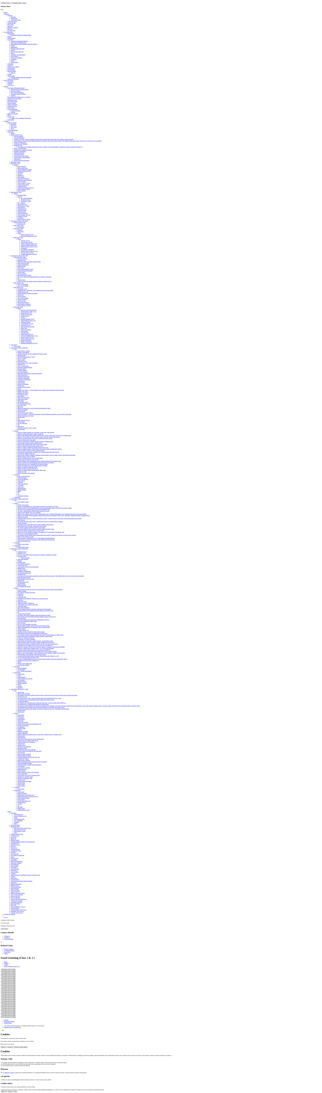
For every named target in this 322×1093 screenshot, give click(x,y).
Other (15, 832)
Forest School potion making (25, 412)
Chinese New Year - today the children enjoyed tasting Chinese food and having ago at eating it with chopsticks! (43, 139)
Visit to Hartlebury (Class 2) (18, 906)
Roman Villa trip (21, 681)
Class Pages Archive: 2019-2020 (19, 499)
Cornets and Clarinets (16, 900)
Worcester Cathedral (16, 863)
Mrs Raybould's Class (16, 135)
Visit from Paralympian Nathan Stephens (21, 881)
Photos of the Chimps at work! (25, 536)
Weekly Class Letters (23, 505)
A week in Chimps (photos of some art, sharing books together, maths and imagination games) (42, 659)
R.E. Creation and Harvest (24, 671)
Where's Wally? (21, 628)
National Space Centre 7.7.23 (28, 311)
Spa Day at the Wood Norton (28, 310)
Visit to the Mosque (26, 329)
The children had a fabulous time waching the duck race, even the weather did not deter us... (41, 703)
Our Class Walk (21, 405)
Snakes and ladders (22, 409)
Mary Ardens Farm (22, 168)
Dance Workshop (22, 668)
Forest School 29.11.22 (27, 334)
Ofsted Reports (11, 38)
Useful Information (12, 109)
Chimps (16, 431)
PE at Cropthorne (15, 897)
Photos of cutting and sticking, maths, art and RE (30, 434)
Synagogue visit (21, 597)
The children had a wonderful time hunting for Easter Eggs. (33, 704)
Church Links (11, 76)
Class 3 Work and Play (17, 894)
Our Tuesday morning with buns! (26, 592)
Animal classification (23, 264)
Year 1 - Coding (21, 358)
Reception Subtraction (23, 378)
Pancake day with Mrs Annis (25, 777)
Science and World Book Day (19, 899)
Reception (13, 124)
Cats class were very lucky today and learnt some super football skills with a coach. (39, 698)
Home (5, 12)
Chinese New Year (22, 565)
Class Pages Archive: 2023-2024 (19, 221)
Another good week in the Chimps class (28, 660)
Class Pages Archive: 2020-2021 (19, 348)
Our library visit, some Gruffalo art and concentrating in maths (33, 615)
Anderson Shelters (26, 322)
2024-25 (13, 73)
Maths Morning (15, 888)
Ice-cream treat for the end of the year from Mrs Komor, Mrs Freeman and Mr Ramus (39, 589)
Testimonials (14, 18)
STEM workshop (22, 299)
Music (12, 53)
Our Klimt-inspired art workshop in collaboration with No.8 (33, 619)
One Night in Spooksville (17, 855)
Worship (13, 112)
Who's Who (10, 24)
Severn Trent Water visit (23, 801)
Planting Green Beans (23, 352)
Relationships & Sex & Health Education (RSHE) (24, 44)
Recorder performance (23, 178)
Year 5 (12, 128)
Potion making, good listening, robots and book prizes (31, 654)
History (13, 61)
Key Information (8, 32)
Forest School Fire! (22, 774)
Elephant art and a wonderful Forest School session (31, 632)
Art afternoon (21, 727)
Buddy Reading (21, 166)
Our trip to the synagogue (24, 746)
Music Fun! (20, 426)
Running (19, 230)
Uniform (13, 95)
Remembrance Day (22, 394)
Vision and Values (12, 21)
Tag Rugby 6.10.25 (26, 201)
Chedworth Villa (21, 186)
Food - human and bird (23, 476)
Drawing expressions (23, 725)
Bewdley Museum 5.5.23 (27, 319)
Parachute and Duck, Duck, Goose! (26, 428)
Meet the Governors (12, 27)
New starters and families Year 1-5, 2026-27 (19, 97)
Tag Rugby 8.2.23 (22, 289)
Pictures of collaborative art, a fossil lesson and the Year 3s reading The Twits (37, 506)
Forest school (20, 417)
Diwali (19, 388)
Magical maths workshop (24, 755)
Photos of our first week (23, 541)
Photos (16, 165)
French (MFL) (14, 62)
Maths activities (21, 266)
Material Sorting (21, 585)
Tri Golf (19, 174)
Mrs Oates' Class (18, 237)
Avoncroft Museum (19, 138)
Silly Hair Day (21, 207)
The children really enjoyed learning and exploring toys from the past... (36, 699)
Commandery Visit (16, 851)
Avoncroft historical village (24, 763)
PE (18, 493)
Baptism (19, 561)
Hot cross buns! (21, 618)
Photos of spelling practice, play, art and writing (30, 458)
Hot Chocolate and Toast (24, 403)
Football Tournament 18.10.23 (29, 236)
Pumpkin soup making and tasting (23, 150)
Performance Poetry (19, 819)
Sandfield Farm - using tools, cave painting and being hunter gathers (35, 290)
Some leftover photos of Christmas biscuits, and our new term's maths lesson (37, 644)
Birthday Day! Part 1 (23, 393)
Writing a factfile (21, 591)
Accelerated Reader (12, 130)
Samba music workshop (23, 760)
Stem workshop (21, 190)
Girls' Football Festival (23, 798)
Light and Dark (21, 488)
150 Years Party (15, 879)
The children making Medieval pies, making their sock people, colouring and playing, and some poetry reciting (46, 535)
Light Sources (21, 381)
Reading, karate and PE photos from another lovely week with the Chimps (37, 651)
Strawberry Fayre (15, 845)
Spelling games (21, 728)
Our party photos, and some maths (26, 440)
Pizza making (21, 177)
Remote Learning (12, 122)
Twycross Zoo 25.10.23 (27, 252)
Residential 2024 (15, 826)
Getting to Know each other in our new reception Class (25, 875)
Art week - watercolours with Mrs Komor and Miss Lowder (33, 511)
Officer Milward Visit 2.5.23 (28, 320)
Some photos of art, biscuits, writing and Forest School (31, 526)
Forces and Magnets (22, 479)
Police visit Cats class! (23, 263)
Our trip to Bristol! (22, 258)
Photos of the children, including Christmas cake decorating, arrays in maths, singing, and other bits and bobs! (46, 455)
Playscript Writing (15, 903)
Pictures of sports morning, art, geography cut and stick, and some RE (35, 432)
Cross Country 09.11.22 (27, 337)
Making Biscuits (21, 490)
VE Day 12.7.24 (25, 240)
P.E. (18, 278)
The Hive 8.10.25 (25, 199)
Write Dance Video (22, 399)
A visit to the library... (23, 701)
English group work (22, 292)
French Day (20, 231)
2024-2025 (14, 813)
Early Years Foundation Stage (18, 42)
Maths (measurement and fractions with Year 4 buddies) (32, 761)
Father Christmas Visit (20, 142)
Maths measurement (22, 731)
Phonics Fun (20, 385)
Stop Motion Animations (27, 249)
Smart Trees (20, 267)
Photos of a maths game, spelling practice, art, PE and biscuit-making (35, 648)
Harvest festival (21, 296)
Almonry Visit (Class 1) (17, 912)
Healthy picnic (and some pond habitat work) (29, 724)
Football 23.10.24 (22, 216)
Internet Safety (21, 783)
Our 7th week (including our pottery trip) (28, 657)
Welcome (9, 15)
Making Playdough (19, 153)
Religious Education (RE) (17, 48)
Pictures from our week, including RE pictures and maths (32, 464)
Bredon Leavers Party (26, 314)
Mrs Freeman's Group (20, 829)
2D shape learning (19, 154)
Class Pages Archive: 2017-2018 (19, 689)
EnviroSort (20, 172)
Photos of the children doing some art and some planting (32, 444)
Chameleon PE (15, 843)
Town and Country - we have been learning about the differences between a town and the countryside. (44, 414)
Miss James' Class (15, 162)
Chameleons (17, 497)
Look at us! (20, 487)
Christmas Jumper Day (23, 376)
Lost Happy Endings (22, 496)
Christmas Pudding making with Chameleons (23, 841)
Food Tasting (24, 331)
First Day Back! (21, 369)
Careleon (13, 873)
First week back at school (24, 305)
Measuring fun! (21, 355)
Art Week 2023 (15, 835)
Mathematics (14, 47)
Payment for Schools (9, 914)
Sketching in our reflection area (25, 795)
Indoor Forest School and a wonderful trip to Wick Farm (32, 633)
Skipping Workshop (16, 884)
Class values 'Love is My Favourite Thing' (28, 775)
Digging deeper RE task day (24, 678)
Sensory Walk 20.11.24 (20, 816)
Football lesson (21, 737)
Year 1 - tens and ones (23, 366)
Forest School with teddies (24, 781)
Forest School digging (23, 607)
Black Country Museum (23, 693)
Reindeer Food (18, 145)
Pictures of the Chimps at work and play (28, 459)
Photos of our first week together (26, 473)
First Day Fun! (21, 280)
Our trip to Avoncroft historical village (27, 533)
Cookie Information (9, 1021)
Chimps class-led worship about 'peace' (27, 740)
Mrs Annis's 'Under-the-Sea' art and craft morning (30, 739)
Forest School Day (22, 375)
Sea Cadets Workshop (26, 198)
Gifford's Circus (21, 553)
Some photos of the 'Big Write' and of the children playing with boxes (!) (36, 616)
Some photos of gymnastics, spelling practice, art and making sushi (35, 641)
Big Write (20, 687)
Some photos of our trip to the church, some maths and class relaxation (36, 539)
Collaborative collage (23, 758)
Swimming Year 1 (22, 551)
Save (15, 1091)
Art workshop (21, 680)
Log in (24, 3)
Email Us (7, 937)
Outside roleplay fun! (23, 582)
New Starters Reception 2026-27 (16, 88)
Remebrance (14, 870)
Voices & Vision (15, 890)
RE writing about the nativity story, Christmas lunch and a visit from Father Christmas (40, 521)
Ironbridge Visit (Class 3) (17, 911)
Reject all (3, 1047)
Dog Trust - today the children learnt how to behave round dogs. (34, 277)
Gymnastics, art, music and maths (26, 639)
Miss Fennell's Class (16, 192)
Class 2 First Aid (15, 891)
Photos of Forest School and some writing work (30, 446)
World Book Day (22, 209)
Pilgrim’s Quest (15, 885)
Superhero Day (21, 260)
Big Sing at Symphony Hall (24, 778)
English (13, 45)
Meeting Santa (21, 568)
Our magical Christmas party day (26, 453)
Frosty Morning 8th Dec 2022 (25, 269)
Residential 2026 (21, 195)
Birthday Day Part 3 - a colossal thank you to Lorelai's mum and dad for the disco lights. (40, 390)
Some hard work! (22, 601)
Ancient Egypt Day (22, 213)
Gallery (13, 133)
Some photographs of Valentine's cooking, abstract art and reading (34, 636)
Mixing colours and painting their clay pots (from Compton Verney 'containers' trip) (39, 734)
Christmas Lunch (21, 477)
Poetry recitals (21, 786)
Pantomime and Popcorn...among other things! (29, 373)
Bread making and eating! (24, 275)
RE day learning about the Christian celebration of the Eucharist (34, 609)
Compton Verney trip (23, 630)
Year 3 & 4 (14, 127)
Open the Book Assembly (27, 326)
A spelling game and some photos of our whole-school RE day (34, 650)
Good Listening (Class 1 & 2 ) (19, 909)
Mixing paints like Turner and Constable (28, 772)
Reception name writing (23, 387)
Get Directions (9, 939)
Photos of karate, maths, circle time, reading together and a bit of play (35, 642)
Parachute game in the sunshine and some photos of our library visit (35, 610)
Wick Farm (20, 721)
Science (13, 50)
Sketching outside (22, 748)
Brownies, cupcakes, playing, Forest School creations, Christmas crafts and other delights (41, 647)
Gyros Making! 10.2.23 (27, 323)
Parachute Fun (21, 364)
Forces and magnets (22, 483)
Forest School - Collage (23, 351)
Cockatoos (17, 474)
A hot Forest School (22, 722)
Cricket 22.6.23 (25, 316)
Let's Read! (20, 485)
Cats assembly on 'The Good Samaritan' (28, 567)
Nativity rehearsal (22, 523)
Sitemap (6, 1020)
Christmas (20, 482)
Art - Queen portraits (22, 298)
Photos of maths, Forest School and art (27, 468)
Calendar (9, 83)
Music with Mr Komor (23, 397)
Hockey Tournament (26, 341)
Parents (6, 86)
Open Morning (21, 677)
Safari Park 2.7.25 (22, 204)
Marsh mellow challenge (23, 304)
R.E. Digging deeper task (24, 573)
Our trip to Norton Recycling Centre (27, 621)
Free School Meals (12, 101)
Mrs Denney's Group (19, 831)
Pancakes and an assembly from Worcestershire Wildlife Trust (33, 509)
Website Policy (8, 1023)
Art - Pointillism (18, 820)
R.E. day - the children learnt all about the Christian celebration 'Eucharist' (37, 554)
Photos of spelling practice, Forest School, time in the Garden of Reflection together (39, 449)
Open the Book (15, 908)
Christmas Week (21, 210)
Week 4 (19, 662)
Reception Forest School (23, 577)
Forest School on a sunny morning (26, 749)
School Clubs (11, 107)
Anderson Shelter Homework (28, 245)
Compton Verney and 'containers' (26, 742)
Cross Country (14, 872)
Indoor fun (20, 406)
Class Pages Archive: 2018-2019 (19, 548)
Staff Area (10, 29)
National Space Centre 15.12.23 (29, 251)
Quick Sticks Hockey (23, 302)
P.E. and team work (22, 402)
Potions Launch (21, 212)
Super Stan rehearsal (22, 559)
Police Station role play (23, 420)
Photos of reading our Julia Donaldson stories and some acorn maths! (35, 462)
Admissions (10, 64)
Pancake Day (20, 712)
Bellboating (20, 175)
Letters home (20, 674)
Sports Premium (11, 71)
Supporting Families (12, 113)
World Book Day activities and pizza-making (29, 764)
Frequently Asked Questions (18, 94)
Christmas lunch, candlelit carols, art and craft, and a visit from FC (34, 645)
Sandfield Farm (21, 574)
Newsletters (10, 82)
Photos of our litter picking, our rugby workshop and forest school (34, 438)
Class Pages (10, 132)
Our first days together (23, 665)
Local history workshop (23, 767)
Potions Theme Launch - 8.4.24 (29, 246)
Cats (15, 349)
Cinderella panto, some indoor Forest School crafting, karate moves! (35, 524)
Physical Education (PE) (17, 51)
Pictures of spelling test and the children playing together (32, 465)
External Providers (16, 110)
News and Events (8, 80)
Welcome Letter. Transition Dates (19, 89)
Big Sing (13, 846)
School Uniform (11, 103)
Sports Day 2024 (15, 825)
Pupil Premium (11, 70)
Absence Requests (12, 104)
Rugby (19, 684)
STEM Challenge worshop (24, 169)
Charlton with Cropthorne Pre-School (21, 118)
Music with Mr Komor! (20, 148)
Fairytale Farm (21, 224)
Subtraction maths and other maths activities (29, 261)
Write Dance (17, 159)
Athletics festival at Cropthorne (25, 603)
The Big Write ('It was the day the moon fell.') (29, 751)
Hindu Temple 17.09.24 (23, 189)
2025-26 (19, 196)
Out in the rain (21, 411)
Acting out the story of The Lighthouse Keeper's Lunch (32, 354)
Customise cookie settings (20, 1047)
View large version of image (8, 969)
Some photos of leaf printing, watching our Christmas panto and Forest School (38, 452)
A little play (20, 595)
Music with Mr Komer (17, 861)
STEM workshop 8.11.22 (27, 338)
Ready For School (15, 91)
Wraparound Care (12, 100)
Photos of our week (22, 517)
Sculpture (16, 822)
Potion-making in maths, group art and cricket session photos (33, 625)
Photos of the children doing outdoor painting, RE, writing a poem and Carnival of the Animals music (44, 435)
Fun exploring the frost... (24, 564)
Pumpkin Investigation (20, 151)
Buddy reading (21, 770)
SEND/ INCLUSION (13, 67)
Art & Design (14, 56)
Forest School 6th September (21, 160)
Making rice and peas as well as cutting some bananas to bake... (34, 408)
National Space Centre (23, 206)
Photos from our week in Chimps (26, 456)
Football (19, 686)
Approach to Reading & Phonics (19, 41)
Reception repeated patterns (24, 367)
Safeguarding (10, 33)
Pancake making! (18, 136)
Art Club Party (15, 854)
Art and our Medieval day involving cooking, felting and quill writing (35, 529)
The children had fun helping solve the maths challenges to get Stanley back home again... (41, 707)
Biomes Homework (26, 340)
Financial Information (13, 79)
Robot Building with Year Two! (25, 579)
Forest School (21, 272)
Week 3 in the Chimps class (24, 663)
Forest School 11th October (21, 156)
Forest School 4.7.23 (26, 313)
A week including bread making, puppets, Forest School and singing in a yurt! (38, 656)
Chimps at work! (21, 471)
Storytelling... (21, 396)
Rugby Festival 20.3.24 (27, 234)
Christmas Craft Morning (20, 144)
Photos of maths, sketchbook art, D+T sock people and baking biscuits (36, 538)
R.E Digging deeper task (24, 586)
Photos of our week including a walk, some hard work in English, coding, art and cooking (41, 653)
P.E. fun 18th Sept (22, 423)
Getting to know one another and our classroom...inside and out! (34, 281)
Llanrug (13, 876)
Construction (20, 718)
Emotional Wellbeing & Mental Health (21, 35)
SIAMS (9, 74)
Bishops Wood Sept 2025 (24, 171)
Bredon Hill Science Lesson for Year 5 (27, 796)
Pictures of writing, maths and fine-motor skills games (31, 470)
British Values (21, 808)
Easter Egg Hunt (21, 556)
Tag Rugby (20, 218)
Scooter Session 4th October (24, 270)
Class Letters (20, 692)
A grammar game (22, 606)
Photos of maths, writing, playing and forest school (30, 450)
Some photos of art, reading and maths (27, 604)
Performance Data (12, 106)
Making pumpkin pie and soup (25, 416)
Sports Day (20, 594)
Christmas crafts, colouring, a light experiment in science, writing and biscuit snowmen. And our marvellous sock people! (49, 518)
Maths (19, 491)
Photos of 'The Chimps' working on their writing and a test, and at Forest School (38, 437)
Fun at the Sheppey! (22, 372)
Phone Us (7, 936)
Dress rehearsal (21, 622)
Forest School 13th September (22, 157)
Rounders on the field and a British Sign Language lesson (32, 598)
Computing (14, 59)
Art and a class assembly (23, 613)
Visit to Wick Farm (16, 887)
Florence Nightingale (23, 384)
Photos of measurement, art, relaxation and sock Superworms (33, 627)
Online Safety (11, 68)
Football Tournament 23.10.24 (25, 187)
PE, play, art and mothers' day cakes (26, 624)
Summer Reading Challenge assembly (27, 293)
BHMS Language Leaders (18, 893)
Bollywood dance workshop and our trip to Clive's (30, 530)
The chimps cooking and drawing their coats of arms (31, 527)
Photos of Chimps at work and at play (27, 467)
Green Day (20, 600)
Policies (9, 36)
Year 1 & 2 (14, 125)
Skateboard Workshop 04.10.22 (29, 343)
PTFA (9, 115)
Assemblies (14, 860)
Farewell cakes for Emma (24, 754)
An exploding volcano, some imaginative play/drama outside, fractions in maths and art (40, 635)
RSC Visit (13, 905)
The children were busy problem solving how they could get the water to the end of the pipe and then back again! (47, 695)
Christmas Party (25, 332)
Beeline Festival (15, 840)
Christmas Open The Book (24, 180)
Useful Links (10, 116)
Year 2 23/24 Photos (22, 284)
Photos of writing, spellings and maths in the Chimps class (32, 447)
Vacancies (10, 26)
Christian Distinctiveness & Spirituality (21, 77)
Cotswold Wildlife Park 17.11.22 (29, 335)
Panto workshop (21, 181)
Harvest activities (21, 274)
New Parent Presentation (17, 92)
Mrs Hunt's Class (15, 163)
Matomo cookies (9, 1072)
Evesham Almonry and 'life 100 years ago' (28, 757)
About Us (6, 14)
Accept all (10, 1047)
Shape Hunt (20, 580)
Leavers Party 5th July (27, 242)
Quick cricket (21, 799)
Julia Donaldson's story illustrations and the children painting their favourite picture (39, 461)
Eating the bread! (21, 361)
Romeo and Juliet (22, 793)
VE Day (23, 317)
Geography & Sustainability (18, 54)
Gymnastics (24, 248)
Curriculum (10, 39)
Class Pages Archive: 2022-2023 (19, 255)
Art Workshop (21, 583)
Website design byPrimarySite (12, 1027)
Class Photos (20, 227)
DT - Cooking (21, 203)
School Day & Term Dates (14, 98)
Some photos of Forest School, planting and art (29, 443)
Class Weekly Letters (23, 502)
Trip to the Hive (15, 869)
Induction (13, 17)
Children (6, 121)
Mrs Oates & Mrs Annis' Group (22, 828)
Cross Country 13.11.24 (23, 183)
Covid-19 (9, 65)
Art (18, 494)
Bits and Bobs (14, 866)
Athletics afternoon (22, 733)
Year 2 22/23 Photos (22, 286)
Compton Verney (15, 849)
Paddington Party (22, 769)
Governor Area (11, 30)
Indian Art (13, 838)
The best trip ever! (22, 696)
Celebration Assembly (16, 902)
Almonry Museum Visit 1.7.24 (29, 243)
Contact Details (11, 23)
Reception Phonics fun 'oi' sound (26, 357)
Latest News (10, 85)
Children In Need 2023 (17, 834)
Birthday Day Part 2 (22, 391)
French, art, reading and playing (25, 638)
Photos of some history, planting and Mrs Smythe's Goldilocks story (35, 441)
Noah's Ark (20, 295)
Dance (19, 675)
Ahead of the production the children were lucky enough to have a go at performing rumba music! (43, 709)
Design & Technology (16, 57)
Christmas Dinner (22, 370)
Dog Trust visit (21, 301)
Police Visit (24, 328)
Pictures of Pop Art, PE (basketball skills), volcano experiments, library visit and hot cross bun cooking (44, 508)
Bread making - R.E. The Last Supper (27, 363)
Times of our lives (15, 896)
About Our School (16, 20)
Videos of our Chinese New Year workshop (29, 512)
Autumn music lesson (23, 184)
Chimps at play (21, 745)
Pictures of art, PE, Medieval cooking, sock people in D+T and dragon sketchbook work (40, 532)
